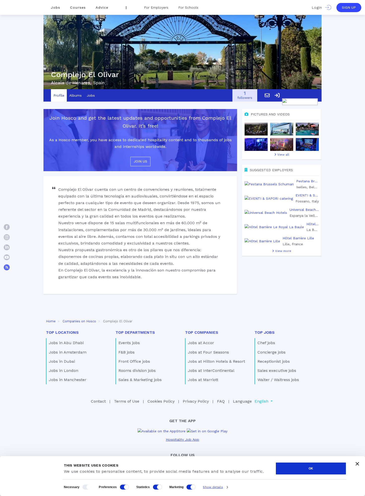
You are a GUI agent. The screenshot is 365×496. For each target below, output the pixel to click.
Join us (140, 161)
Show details (213, 487)
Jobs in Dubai (62, 361)
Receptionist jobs (273, 361)
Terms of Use (126, 401)
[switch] (124, 487)
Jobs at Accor (201, 342)
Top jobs (265, 332)
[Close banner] (357, 464)
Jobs (55, 7)
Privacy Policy (196, 401)
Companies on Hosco (79, 321)
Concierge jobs (271, 352)
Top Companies (201, 332)
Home (51, 321)
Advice (102, 7)
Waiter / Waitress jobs (278, 379)
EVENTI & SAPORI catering (307, 195)
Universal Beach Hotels (304, 210)
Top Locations (62, 332)
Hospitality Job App (182, 439)
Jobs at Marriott (203, 379)
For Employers (156, 7)
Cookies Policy (161, 401)
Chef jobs (266, 342)
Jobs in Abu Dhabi (66, 342)
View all (282, 154)
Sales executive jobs (276, 370)
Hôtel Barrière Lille (298, 238)
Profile (58, 95)
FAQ (221, 401)
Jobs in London (63, 370)
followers (244, 95)
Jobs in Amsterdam (67, 352)
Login (318, 7)
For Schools (188, 7)
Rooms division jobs (137, 370)
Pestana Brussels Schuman (307, 181)
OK (311, 468)
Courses (78, 7)
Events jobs (129, 342)
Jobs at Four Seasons (208, 352)
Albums (75, 95)
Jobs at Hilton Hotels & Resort (216, 361)
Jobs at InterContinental (211, 370)
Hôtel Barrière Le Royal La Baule (312, 224)
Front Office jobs (134, 361)
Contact (98, 401)
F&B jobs (126, 352)
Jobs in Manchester (67, 379)
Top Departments (135, 332)
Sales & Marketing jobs (140, 379)
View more (282, 251)
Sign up (349, 7)
